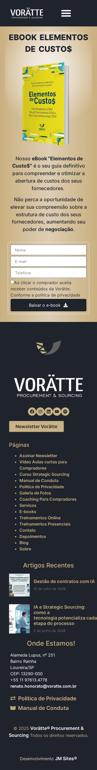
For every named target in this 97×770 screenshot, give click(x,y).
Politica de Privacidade (41, 486)
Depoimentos (32, 536)
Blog (23, 542)
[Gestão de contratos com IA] (19, 585)
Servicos (27, 505)
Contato (27, 530)
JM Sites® (66, 758)
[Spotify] (65, 411)
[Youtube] (57, 411)
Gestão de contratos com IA (64, 581)
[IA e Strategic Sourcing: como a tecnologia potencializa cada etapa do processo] (19, 619)
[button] (66, 13)
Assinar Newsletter (38, 455)
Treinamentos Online (40, 517)
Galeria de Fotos (35, 492)
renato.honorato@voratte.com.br (43, 686)
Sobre (25, 548)
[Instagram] (40, 411)
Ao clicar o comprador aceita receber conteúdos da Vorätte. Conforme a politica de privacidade (45, 289)
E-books (27, 511)
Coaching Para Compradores (48, 499)
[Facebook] (32, 411)
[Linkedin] (48, 411)
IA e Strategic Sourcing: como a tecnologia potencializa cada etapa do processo (65, 615)
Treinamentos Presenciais (45, 524)
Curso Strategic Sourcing (44, 474)
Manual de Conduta (38, 480)
